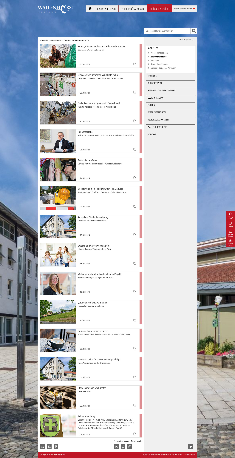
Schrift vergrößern (185, 40)
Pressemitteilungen (159, 53)
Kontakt (152, 134)
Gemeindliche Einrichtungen (162, 90)
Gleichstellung (155, 98)
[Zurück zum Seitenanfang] (190, 446)
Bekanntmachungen (159, 64)
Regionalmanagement (159, 119)
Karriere (152, 75)
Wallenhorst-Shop (157, 127)
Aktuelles (153, 48)
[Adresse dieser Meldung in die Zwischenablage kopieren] (134, 64)
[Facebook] (123, 446)
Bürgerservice (155, 83)
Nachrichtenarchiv (158, 56)
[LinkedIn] (116, 446)
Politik (151, 105)
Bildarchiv (155, 60)
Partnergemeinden (157, 112)
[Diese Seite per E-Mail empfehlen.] (42, 446)
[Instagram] (129, 446)
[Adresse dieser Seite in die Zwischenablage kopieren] (56, 446)
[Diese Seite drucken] (49, 446)
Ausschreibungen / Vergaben (163, 68)
